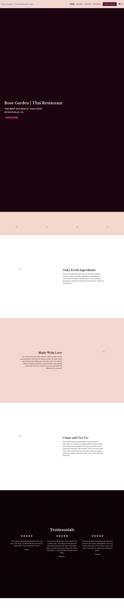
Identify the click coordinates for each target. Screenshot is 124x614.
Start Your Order (12, 118)
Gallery (79, 4)
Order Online (109, 4)
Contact (88, 4)
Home (72, 4)
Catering (97, 4)
